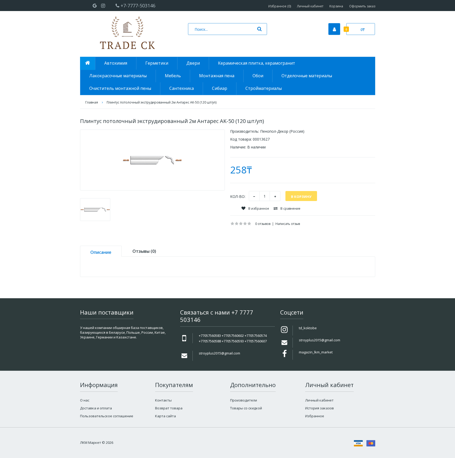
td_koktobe (308, 328)
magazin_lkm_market (316, 352)
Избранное (314, 416)
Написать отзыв (287, 224)
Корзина (336, 6)
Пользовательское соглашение (106, 416)
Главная (91, 102)
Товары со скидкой (246, 408)
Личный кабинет (310, 6)
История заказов (319, 408)
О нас (84, 400)
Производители (243, 400)
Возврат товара (168, 408)
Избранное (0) (279, 6)
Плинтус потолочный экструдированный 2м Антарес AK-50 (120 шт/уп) (161, 102)
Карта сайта (165, 416)
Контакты (163, 400)
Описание (100, 252)
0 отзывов (262, 224)
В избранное (258, 208)
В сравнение (290, 208)
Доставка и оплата (96, 408)
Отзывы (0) (144, 251)
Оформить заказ (362, 6)
